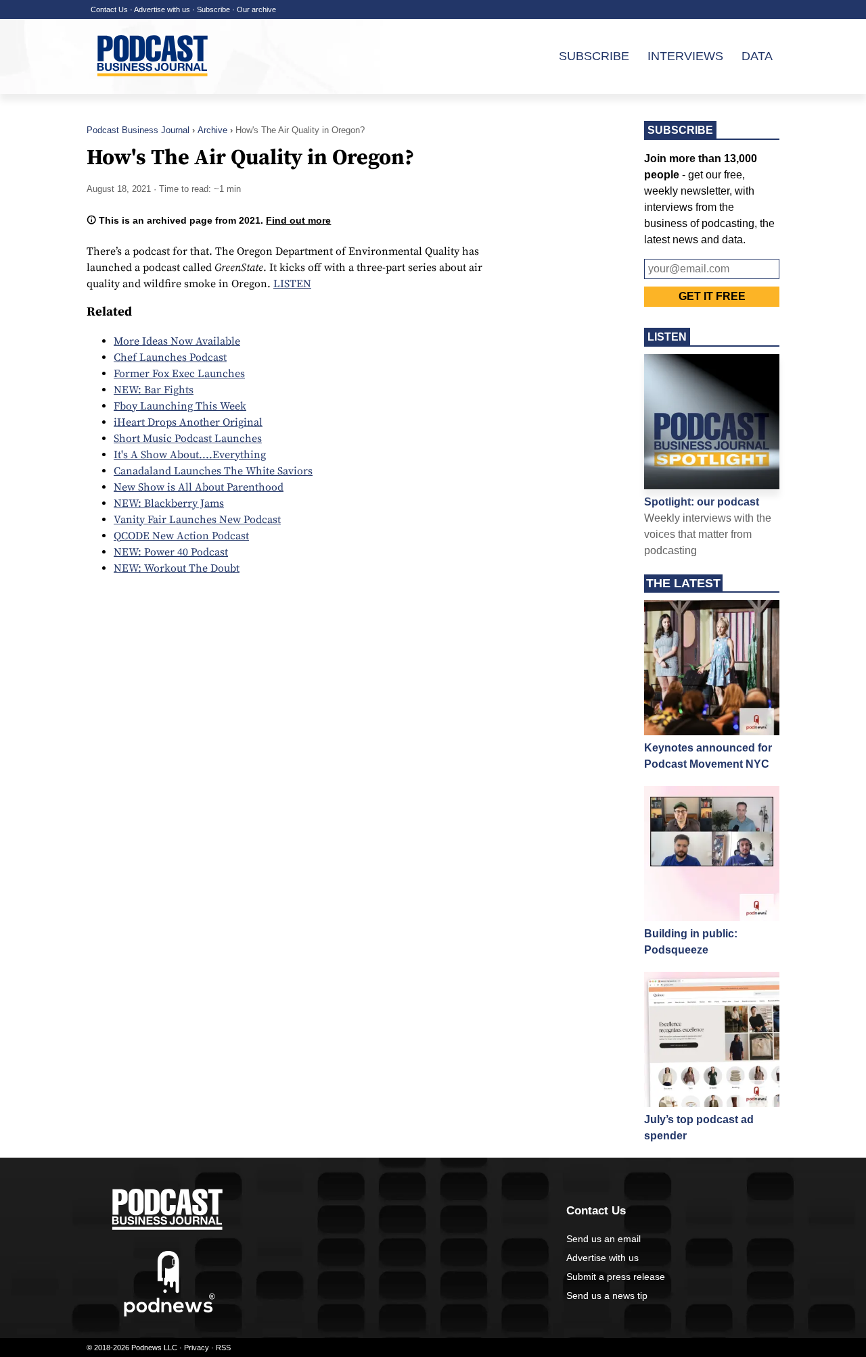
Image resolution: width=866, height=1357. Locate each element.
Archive (212, 130)
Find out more (298, 220)
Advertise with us (162, 9)
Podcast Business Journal (138, 130)
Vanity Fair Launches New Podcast (197, 519)
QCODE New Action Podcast (181, 536)
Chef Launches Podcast (170, 357)
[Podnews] (169, 1314)
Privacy (196, 1347)
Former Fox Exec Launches (179, 373)
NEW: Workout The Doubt (177, 568)
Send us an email (603, 1238)
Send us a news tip (606, 1295)
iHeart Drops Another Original (188, 422)
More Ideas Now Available (177, 341)
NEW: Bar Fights (153, 390)
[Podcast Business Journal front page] (154, 87)
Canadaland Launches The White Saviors (213, 471)
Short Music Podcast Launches (188, 438)
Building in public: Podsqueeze (690, 942)
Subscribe (213, 9)
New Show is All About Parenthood (198, 487)
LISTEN (292, 284)
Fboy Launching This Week (180, 406)
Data (757, 56)
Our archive (256, 9)
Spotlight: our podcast (701, 502)
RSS (223, 1347)
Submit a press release (615, 1276)
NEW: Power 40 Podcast (171, 552)
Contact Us (109, 9)
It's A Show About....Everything (190, 455)
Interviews (685, 56)
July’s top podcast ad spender (699, 1127)
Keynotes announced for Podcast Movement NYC (708, 756)
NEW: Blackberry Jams (169, 503)
